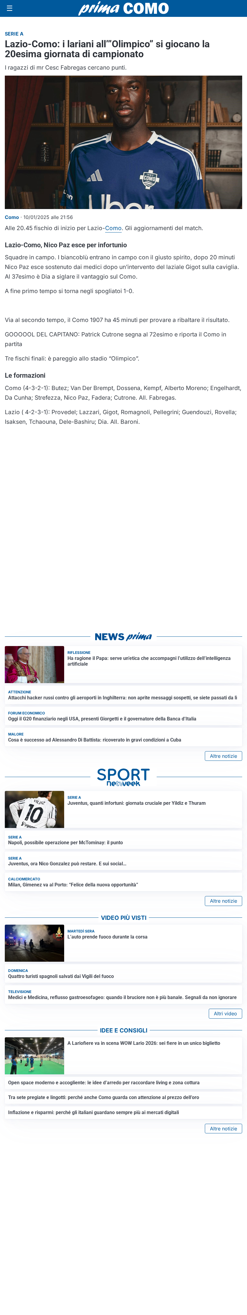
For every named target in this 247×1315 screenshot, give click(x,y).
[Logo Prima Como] (123, 8)
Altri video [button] (225, 1013)
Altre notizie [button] (223, 756)
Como (113, 228)
